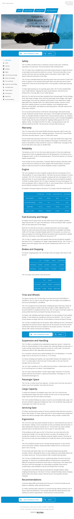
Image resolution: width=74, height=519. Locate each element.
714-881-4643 (69, 4)
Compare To (39, 10)
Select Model (28, 10)
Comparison (8, 60)
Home (19, 10)
